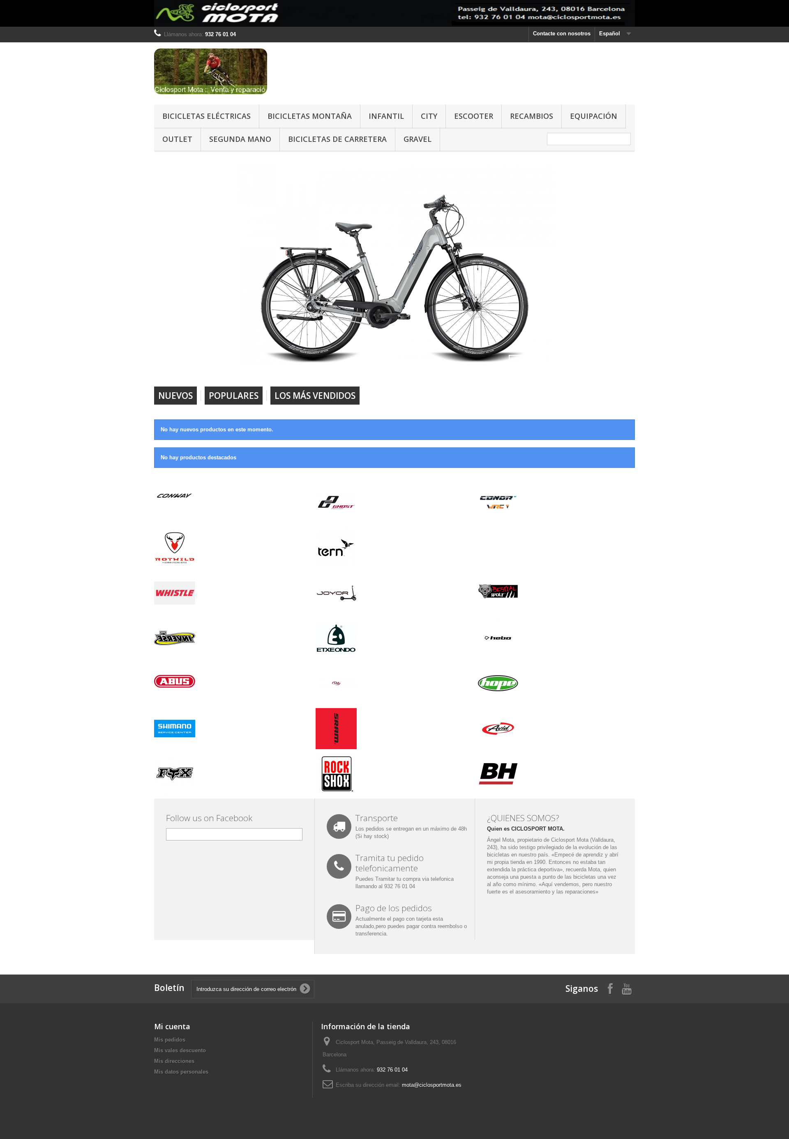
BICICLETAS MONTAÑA (310, 116)
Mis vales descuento (180, 1050)
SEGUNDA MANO (240, 139)
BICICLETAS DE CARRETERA (337, 139)
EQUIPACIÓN (593, 116)
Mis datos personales (181, 1072)
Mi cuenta (172, 1026)
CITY (429, 116)
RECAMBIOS (531, 116)
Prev (519, 365)
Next (540, 365)
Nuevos (175, 395)
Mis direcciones (174, 1061)
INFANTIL (386, 116)
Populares (233, 395)
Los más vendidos (315, 395)
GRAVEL (417, 139)
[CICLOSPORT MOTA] (230, 71)
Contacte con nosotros (562, 33)
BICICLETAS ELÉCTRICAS (206, 116)
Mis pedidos (169, 1040)
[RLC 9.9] (395, 264)
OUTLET (177, 139)
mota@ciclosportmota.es (431, 1085)
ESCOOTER (473, 116)
